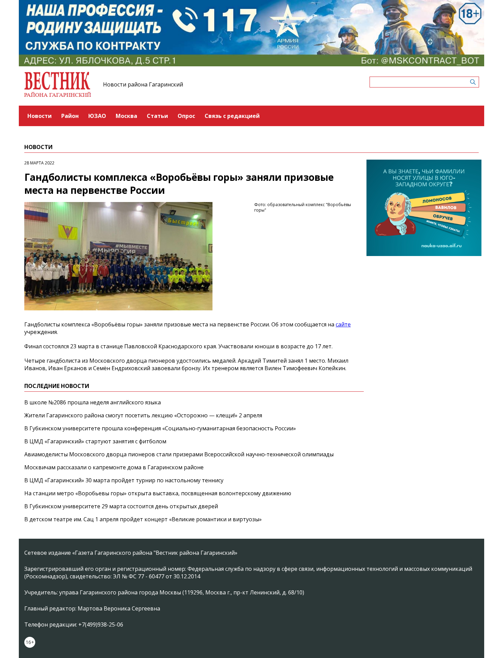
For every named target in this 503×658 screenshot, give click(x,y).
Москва (126, 116)
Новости (39, 116)
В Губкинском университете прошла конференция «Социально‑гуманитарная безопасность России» (160, 428)
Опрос (186, 116)
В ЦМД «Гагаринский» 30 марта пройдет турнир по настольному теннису (123, 480)
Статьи (157, 116)
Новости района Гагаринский (143, 84)
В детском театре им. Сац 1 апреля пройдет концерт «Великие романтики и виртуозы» (143, 519)
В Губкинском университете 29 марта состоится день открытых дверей (121, 506)
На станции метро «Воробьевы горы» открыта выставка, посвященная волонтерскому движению (157, 493)
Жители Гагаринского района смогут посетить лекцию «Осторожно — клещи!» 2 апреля (143, 415)
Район (70, 116)
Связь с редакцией (232, 116)
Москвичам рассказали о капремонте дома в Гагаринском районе (114, 467)
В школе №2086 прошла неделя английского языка (92, 402)
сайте (343, 324)
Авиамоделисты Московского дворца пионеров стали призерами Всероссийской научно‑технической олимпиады (179, 454)
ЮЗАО (97, 116)
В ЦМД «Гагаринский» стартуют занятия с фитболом (95, 441)
